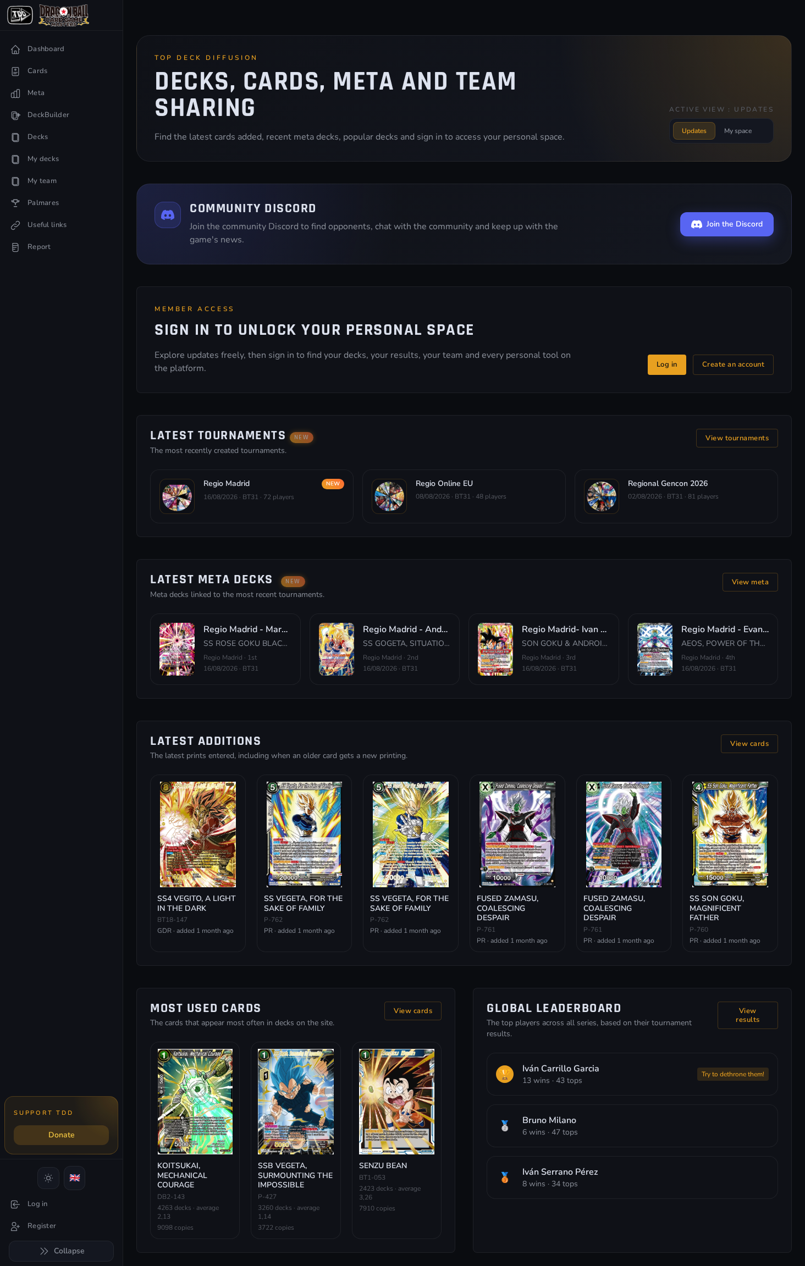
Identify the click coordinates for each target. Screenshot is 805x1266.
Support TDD (43, 1113)
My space (738, 130)
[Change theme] (48, 1178)
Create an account (733, 364)
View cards (749, 744)
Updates (694, 130)
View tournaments (737, 438)
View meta (750, 582)
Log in (667, 364)
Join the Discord (735, 224)
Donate (61, 1135)
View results (748, 1015)
